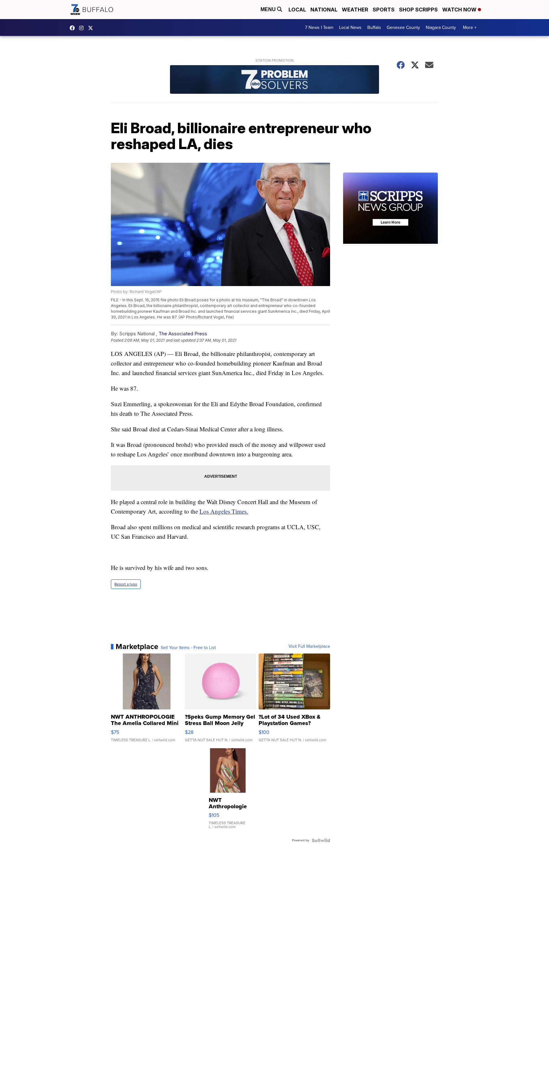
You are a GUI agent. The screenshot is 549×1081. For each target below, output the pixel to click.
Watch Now (460, 9)
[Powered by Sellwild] (321, 840)
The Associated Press (183, 334)
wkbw (83, 28)
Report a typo (125, 584)
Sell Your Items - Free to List (188, 648)
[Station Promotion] (274, 80)
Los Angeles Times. (224, 511)
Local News (350, 27)
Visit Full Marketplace (309, 646)
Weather (355, 9)
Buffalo (374, 27)
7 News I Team (319, 27)
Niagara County (441, 27)
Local (297, 9)
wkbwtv (74, 28)
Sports (384, 9)
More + (470, 27)
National (323, 9)
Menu (269, 9)
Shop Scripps (418, 9)
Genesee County (403, 27)
